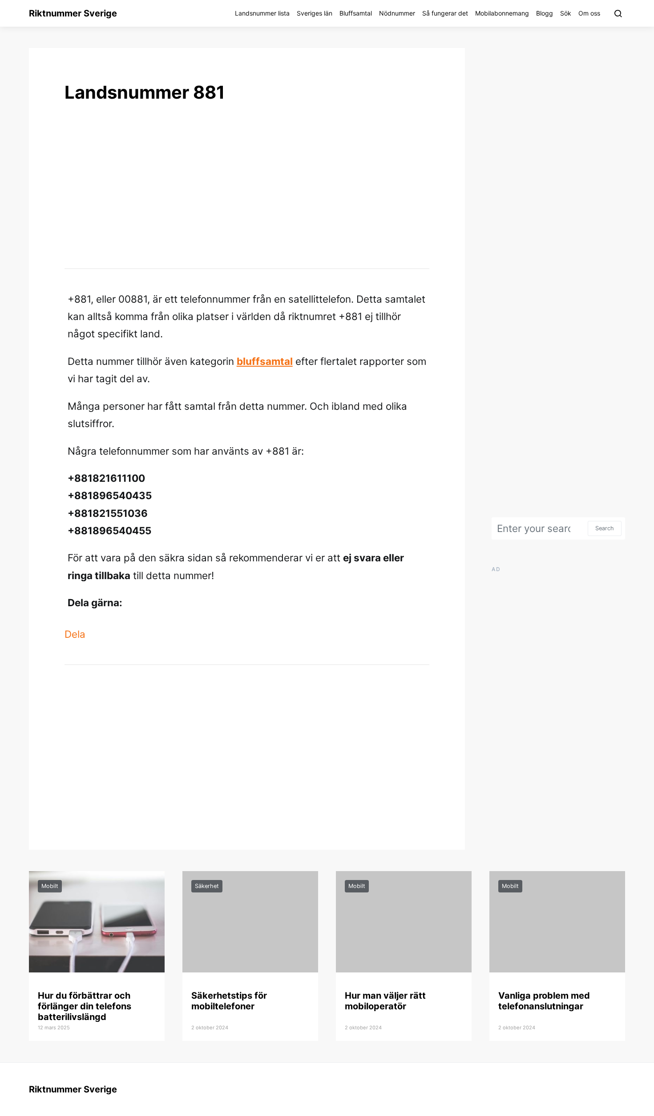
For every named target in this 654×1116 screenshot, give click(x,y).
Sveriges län (314, 13)
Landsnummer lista (262, 13)
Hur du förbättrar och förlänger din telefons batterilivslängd (84, 1006)
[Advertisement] (247, 185)
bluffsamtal (265, 361)
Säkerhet (207, 886)
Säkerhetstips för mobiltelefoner (229, 1001)
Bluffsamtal (355, 13)
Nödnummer (397, 13)
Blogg (544, 13)
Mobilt (49, 886)
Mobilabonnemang (502, 13)
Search (604, 528)
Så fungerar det (445, 13)
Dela (75, 634)
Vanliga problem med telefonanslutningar (544, 1001)
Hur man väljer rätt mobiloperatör (385, 1001)
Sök (565, 13)
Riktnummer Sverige (73, 13)
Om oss (589, 13)
